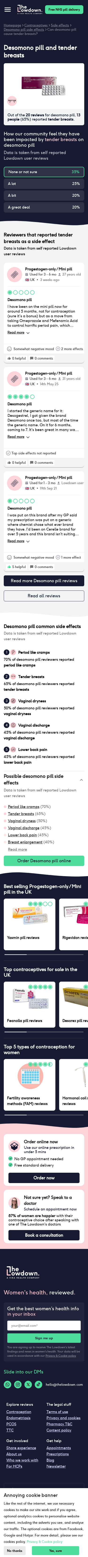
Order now (44, 1177)
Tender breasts (21, 813)
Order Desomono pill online (44, 860)
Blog (50, 1460)
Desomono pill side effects (24, 29)
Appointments (58, 1447)
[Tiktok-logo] (38, 1384)
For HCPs (14, 1466)
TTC (10, 1430)
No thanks (14, 1551)
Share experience (21, 1447)
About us (14, 1454)
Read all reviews (44, 596)
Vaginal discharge (23, 827)
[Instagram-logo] (18, 1384)
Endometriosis (18, 1417)
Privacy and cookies (63, 1417)
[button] (44, 779)
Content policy (58, 1430)
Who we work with (22, 1460)
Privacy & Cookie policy (61, 1355)
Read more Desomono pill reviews (44, 580)
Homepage (12, 25)
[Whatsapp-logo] (7, 1384)
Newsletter (56, 1466)
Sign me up (44, 1338)
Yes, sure (55, 1551)
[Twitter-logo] (28, 1384)
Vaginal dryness (22, 820)
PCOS (11, 1424)
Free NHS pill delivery (64, 10)
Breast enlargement (25, 842)
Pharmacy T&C (59, 1424)
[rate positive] (9, 358)
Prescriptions (57, 1454)
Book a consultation (44, 1235)
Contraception (18, 1411)
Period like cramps (23, 806)
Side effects (60, 25)
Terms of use (57, 1411)
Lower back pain (22, 835)
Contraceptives (36, 25)
